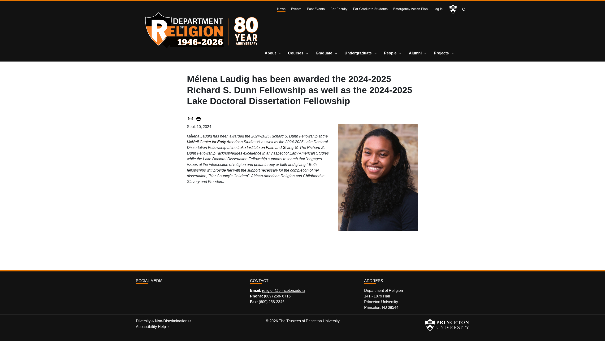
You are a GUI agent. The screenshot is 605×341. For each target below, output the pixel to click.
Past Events (316, 9)
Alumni (415, 53)
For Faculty (338, 9)
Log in (438, 9)
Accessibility (151, 327)
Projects (441, 53)
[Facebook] (143, 291)
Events (296, 9)
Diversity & (161, 321)
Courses (295, 53)
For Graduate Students (370, 9)
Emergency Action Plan (410, 9)
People (390, 53)
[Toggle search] (464, 9)
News (281, 9)
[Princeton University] (453, 9)
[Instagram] (138, 291)
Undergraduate (358, 53)
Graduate (324, 53)
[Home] (202, 28)
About (270, 53)
